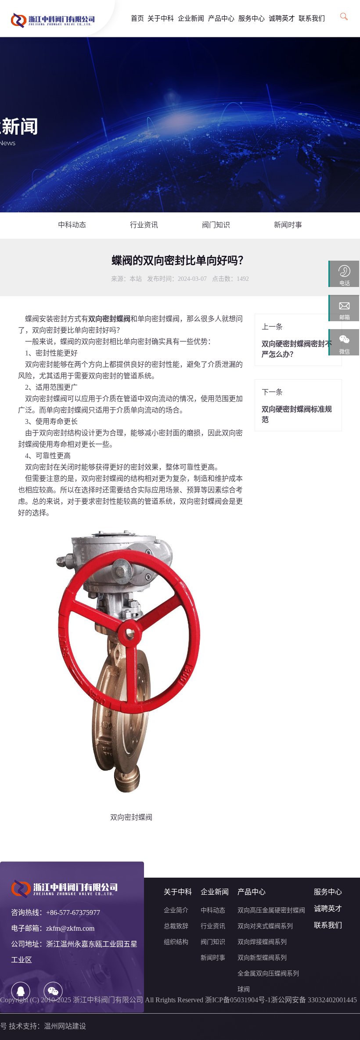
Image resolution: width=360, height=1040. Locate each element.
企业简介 (176, 910)
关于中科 (161, 18)
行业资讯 (144, 225)
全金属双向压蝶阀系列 (268, 974)
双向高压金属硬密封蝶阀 (271, 910)
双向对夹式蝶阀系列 (265, 926)
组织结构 (176, 942)
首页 (137, 18)
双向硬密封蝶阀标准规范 (297, 415)
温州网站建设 (65, 1026)
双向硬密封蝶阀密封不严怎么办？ (297, 350)
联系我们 (312, 18)
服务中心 (251, 18)
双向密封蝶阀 (46, 399)
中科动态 (72, 225)
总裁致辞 (176, 926)
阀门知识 (216, 225)
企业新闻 (191, 18)
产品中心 (221, 18)
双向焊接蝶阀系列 (262, 942)
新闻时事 (288, 225)
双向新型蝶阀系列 (262, 958)
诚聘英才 (282, 18)
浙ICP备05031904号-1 (238, 1000)
